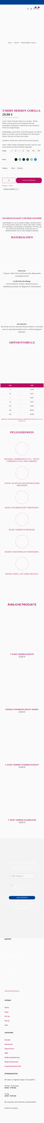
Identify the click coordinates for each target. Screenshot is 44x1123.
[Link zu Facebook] (6, 1116)
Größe (4, 151)
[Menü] (41, 9)
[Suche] (28, 8)
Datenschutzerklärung (22, 908)
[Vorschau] (41, 612)
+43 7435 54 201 (11, 975)
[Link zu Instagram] (12, 1116)
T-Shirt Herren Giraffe (22, 654)
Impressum (9, 1044)
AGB (6, 1053)
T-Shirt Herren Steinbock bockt (22, 765)
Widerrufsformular (11, 1062)
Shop (6, 1012)
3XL (33, 151)
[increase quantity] (13, 180)
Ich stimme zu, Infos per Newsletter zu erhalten (20, 887)
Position (4, 168)
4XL (38, 151)
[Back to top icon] (40, 1117)
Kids (6, 1025)
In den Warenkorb (28, 180)
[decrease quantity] (4, 180)
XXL (28, 151)
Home (7, 1008)
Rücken (20, 168)
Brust (13, 168)
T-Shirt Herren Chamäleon (22, 820)
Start (10, 43)
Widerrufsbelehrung (12, 1057)
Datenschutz (9, 1049)
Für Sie (7, 1016)
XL (23, 151)
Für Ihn (16, 43)
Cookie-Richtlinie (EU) (13, 1066)
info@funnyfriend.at (12, 991)
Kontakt (7, 1040)
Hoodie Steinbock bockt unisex (22, 709)
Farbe (4, 159)
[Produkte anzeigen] (41, 609)
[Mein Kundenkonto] (31, 8)
